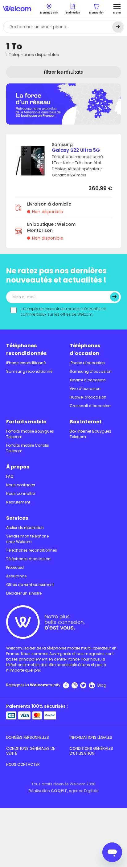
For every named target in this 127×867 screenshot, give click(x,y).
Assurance (16, 576)
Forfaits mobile (26, 421)
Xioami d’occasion (88, 380)
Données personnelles (27, 737)
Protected (15, 567)
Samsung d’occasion (91, 371)
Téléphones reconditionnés (26, 349)
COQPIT (59, 790)
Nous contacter (20, 484)
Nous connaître (20, 493)
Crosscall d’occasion (90, 405)
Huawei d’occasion (88, 397)
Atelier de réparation (25, 527)
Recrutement (18, 502)
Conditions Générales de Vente (30, 751)
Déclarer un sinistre (24, 593)
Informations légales (91, 737)
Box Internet (86, 421)
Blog (101, 685)
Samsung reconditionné (29, 371)
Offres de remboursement (30, 584)
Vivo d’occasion (85, 388)
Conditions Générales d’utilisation (91, 751)
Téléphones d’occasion (85, 349)
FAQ (9, 476)
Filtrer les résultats (63, 72)
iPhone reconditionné (26, 362)
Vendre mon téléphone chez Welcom (27, 539)
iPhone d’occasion (87, 362)
